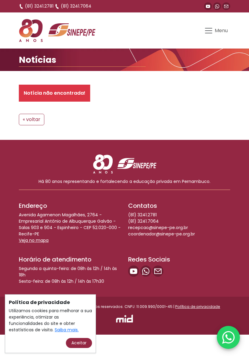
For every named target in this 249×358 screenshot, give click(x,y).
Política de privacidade (197, 306)
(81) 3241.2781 (38, 6)
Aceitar (79, 343)
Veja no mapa (34, 240)
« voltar (31, 119)
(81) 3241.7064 (75, 6)
